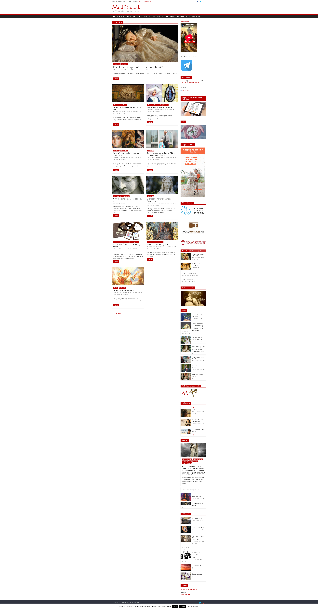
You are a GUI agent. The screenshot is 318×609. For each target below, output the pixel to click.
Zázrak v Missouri (197, 518)
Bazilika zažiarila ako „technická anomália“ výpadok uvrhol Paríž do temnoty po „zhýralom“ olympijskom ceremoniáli (193, 328)
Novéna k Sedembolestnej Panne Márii (127, 108)
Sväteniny (165, 104)
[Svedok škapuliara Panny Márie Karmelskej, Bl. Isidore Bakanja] (186, 552)
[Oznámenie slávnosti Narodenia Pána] (186, 494)
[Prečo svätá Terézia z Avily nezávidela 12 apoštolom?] (186, 535)
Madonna (150, 104)
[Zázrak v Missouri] (186, 517)
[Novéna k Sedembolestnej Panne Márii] (128, 85)
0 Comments (142, 70)
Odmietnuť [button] (182, 606)
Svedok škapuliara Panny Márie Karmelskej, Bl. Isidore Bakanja (198, 555)
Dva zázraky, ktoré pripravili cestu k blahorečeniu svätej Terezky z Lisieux (197, 422)
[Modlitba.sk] (114, 16)
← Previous (117, 313)
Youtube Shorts (185, 21)
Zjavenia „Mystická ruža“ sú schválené (197, 338)
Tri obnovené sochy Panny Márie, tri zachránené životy (161, 154)
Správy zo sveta (193, 461)
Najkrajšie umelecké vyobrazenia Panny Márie (127, 154)
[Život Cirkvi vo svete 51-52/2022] (186, 356)
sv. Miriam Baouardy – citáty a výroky (147, 1)
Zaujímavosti (181, 16)
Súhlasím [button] (175, 606)
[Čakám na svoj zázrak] (186, 526)
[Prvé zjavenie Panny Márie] (162, 223)
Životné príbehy (134, 242)
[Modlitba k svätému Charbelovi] (186, 262)
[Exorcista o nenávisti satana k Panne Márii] (162, 177)
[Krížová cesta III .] (186, 564)
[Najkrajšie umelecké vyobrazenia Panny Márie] (128, 131)
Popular (185, 251)
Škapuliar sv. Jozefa (197, 574)
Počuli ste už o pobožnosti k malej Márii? (138, 67)
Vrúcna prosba (185, 547)
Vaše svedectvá (158, 16)
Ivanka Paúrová (126, 111)
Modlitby (119, 16)
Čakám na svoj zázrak (198, 527)
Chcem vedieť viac (193, 606)
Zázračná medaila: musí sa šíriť (160, 107)
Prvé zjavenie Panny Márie (158, 244)
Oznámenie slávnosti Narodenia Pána (197, 495)
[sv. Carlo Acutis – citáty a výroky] (186, 410)
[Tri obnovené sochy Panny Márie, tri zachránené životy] (162, 131)
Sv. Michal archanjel (187, 463)
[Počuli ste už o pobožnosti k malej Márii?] (145, 26)
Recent (194, 251)
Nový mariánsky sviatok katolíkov (127, 199)
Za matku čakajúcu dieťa (188, 279)
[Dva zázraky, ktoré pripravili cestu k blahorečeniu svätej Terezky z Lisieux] (186, 420)
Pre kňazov (185, 461)
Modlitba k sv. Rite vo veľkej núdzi (198, 255)
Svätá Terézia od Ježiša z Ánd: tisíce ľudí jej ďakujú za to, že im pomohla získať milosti (198, 349)
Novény (124, 104)
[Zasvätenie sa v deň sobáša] (186, 503)
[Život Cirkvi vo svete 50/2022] (186, 365)
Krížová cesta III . (196, 565)
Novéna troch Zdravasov (123, 290)
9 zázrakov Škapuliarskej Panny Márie (126, 245)
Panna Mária (117, 64)
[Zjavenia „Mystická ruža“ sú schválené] (186, 337)
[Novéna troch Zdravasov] (128, 268)
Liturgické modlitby (187, 459)
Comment (203, 251)
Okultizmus (170, 16)
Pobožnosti (136, 16)
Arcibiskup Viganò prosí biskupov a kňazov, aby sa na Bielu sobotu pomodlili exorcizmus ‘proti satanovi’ (193, 469)
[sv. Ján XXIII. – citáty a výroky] (186, 432)
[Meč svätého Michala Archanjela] (186, 314)
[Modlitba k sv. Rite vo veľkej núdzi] (186, 253)
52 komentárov (193, 281)
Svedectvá (147, 16)
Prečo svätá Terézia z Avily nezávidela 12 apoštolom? (198, 537)
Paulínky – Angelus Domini (189, 273)
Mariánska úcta (117, 104)
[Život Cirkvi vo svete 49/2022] (186, 374)
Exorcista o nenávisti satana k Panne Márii (160, 200)
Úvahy (128, 16)
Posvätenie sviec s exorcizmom (190, 489)
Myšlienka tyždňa (194, 16)
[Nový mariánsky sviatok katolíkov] (128, 177)
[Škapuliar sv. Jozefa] (186, 573)
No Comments (194, 548)
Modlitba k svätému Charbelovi (197, 264)
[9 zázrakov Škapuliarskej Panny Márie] (128, 223)
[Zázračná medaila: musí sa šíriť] (162, 85)
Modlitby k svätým (198, 459)
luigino (127, 70)
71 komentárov (194, 275)
